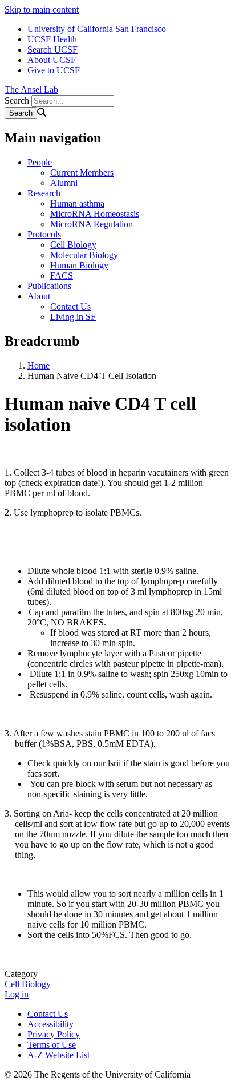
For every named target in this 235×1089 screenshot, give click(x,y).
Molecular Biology (84, 255)
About (38, 296)
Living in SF (73, 317)
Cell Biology (73, 245)
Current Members (82, 172)
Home (38, 365)
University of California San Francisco (96, 29)
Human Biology (79, 265)
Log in (17, 994)
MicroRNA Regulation (91, 224)
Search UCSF (52, 49)
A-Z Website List (58, 1055)
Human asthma (77, 203)
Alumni (64, 183)
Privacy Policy (53, 1034)
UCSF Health (52, 39)
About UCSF (51, 60)
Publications (49, 286)
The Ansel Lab (31, 89)
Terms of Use (51, 1045)
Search (17, 100)
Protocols (44, 234)
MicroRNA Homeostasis (94, 214)
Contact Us (70, 306)
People (39, 162)
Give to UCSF (53, 70)
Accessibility (50, 1024)
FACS (61, 275)
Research (43, 193)
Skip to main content (42, 9)
